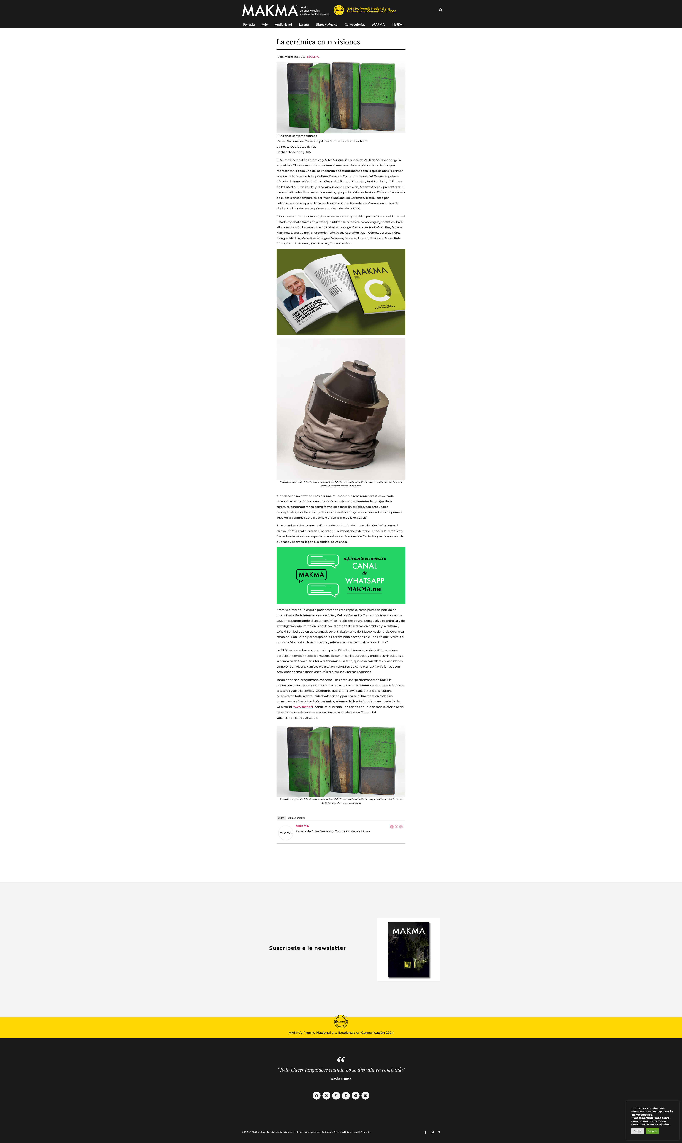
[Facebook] (392, 827)
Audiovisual (283, 24)
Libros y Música (327, 24)
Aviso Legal (353, 1132)
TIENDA (397, 24)
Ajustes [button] (638, 1130)
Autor (281, 818)
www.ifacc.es (302, 707)
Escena (304, 24)
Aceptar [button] (652, 1130)
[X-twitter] (439, 1132)
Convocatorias (355, 24)
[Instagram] (401, 827)
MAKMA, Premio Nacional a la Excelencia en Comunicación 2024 (371, 10)
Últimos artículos (296, 818)
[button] (440, 10)
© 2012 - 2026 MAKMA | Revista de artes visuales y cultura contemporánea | (282, 1132)
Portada (249, 24)
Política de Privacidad (333, 1132)
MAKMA (378, 24)
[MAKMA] (286, 833)
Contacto (365, 1132)
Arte (265, 24)
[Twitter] (396, 827)
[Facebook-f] (425, 1132)
